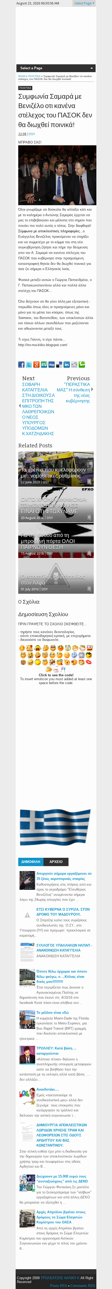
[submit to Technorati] (82, 364)
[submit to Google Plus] (36, 364)
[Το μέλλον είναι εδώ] (27, 1028)
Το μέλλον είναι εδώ (52, 1013)
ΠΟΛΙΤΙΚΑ (25, 88)
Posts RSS (58, 1286)
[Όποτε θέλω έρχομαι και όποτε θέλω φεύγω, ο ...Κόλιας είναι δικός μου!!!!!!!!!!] (27, 986)
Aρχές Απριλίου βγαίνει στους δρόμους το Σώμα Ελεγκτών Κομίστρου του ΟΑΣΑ (61, 1217)
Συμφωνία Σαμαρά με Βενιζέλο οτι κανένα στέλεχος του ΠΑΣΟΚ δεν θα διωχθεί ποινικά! (55, 110)
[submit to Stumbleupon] (44, 364)
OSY (32, 134)
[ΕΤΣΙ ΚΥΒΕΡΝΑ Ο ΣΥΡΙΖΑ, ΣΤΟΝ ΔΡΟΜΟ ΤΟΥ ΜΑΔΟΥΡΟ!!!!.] (27, 921)
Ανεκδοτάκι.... (47, 1089)
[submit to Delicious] (59, 364)
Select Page (83, 3)
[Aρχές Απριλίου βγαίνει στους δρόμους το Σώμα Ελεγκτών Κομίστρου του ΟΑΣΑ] (27, 1227)
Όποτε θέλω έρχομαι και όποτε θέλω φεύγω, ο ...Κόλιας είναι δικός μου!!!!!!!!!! (61, 976)
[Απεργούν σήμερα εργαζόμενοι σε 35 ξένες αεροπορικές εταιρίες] (27, 889)
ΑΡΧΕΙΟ (56, 862)
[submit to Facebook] (21, 364)
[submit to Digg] (51, 364)
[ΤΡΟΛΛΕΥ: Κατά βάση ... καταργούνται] (27, 1063)
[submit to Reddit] (74, 364)
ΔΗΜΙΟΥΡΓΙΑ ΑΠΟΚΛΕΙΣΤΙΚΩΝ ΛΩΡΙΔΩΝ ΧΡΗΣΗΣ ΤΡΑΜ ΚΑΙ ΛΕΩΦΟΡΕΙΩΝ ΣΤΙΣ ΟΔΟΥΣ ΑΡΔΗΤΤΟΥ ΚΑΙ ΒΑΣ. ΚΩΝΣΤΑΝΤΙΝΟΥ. (61, 1135)
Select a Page (31, 68)
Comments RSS (83, 1286)
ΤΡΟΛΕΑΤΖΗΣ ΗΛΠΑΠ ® (60, 1278)
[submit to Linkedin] (67, 364)
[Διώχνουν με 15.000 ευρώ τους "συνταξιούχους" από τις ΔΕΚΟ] (27, 1191)
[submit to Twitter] (29, 364)
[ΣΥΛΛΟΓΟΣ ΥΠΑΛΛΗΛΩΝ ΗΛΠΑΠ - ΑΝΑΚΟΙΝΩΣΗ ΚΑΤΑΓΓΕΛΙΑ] (27, 960)
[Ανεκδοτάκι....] (27, 1104)
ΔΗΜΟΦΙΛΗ (30, 862)
